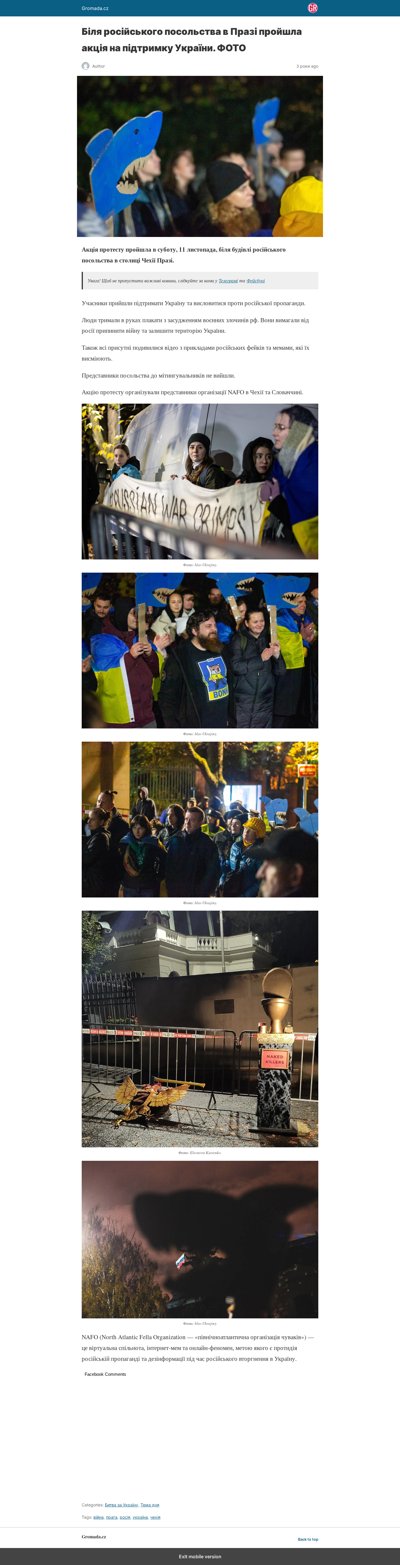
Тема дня (150, 1504)
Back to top (308, 1539)
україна (140, 1517)
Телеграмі (228, 280)
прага (111, 1517)
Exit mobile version (200, 1556)
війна (98, 1517)
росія (125, 1517)
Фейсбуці (256, 280)
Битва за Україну (121, 1504)
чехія (155, 1517)
